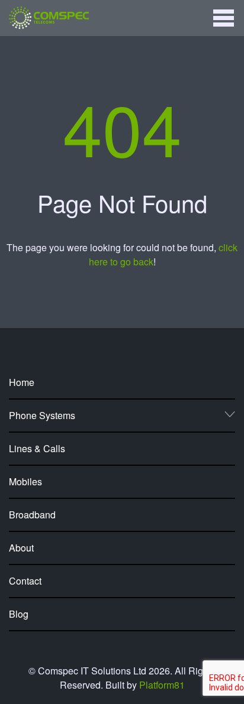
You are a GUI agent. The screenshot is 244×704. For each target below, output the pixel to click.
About (21, 547)
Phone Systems (42, 415)
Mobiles (25, 481)
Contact (25, 581)
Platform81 (162, 685)
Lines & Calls (37, 448)
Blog (18, 614)
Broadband (32, 514)
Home (21, 382)
